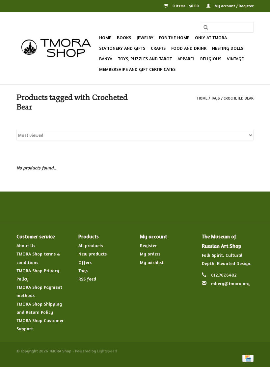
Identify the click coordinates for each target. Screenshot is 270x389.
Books (124, 37)
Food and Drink (188, 48)
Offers (85, 262)
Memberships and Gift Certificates (137, 69)
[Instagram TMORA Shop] (170, 206)
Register (148, 245)
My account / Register (234, 5)
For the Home (174, 37)
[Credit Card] (247, 357)
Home (105, 37)
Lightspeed (107, 350)
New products (92, 253)
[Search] (206, 27)
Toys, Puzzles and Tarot (145, 58)
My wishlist (152, 262)
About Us (25, 245)
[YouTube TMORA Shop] (147, 206)
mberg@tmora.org (230, 283)
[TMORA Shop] (56, 48)
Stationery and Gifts (122, 48)
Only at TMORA (211, 37)
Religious (210, 58)
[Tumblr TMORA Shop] (158, 206)
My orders (150, 253)
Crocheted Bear (239, 98)
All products (90, 245)
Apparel (186, 58)
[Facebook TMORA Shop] (99, 206)
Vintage (235, 58)
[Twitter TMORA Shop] (111, 206)
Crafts (158, 48)
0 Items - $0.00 (186, 5)
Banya (105, 58)
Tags (215, 98)
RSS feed (87, 279)
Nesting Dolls (227, 48)
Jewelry (145, 37)
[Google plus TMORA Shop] (123, 206)
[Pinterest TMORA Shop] (135, 206)
